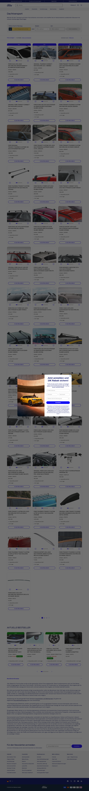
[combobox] (57, 398)
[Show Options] (68, 398)
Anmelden (58, 402)
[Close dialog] (70, 376)
